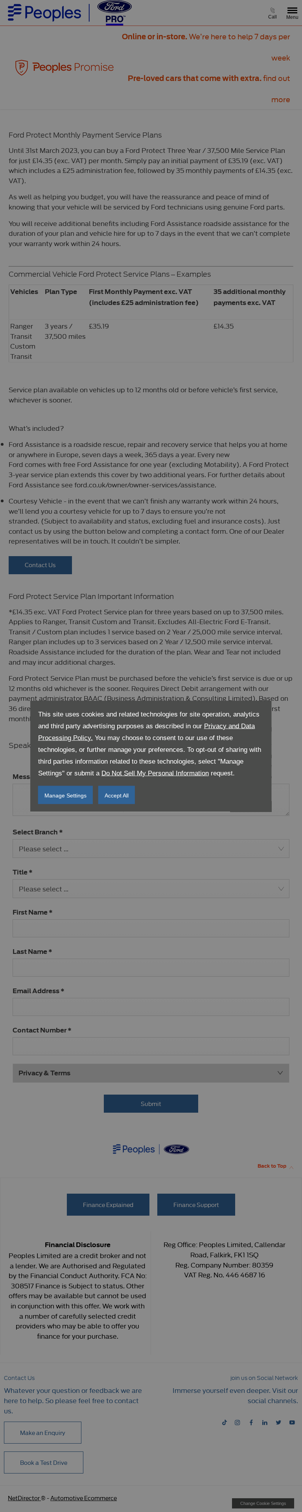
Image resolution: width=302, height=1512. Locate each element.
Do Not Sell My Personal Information (155, 773)
